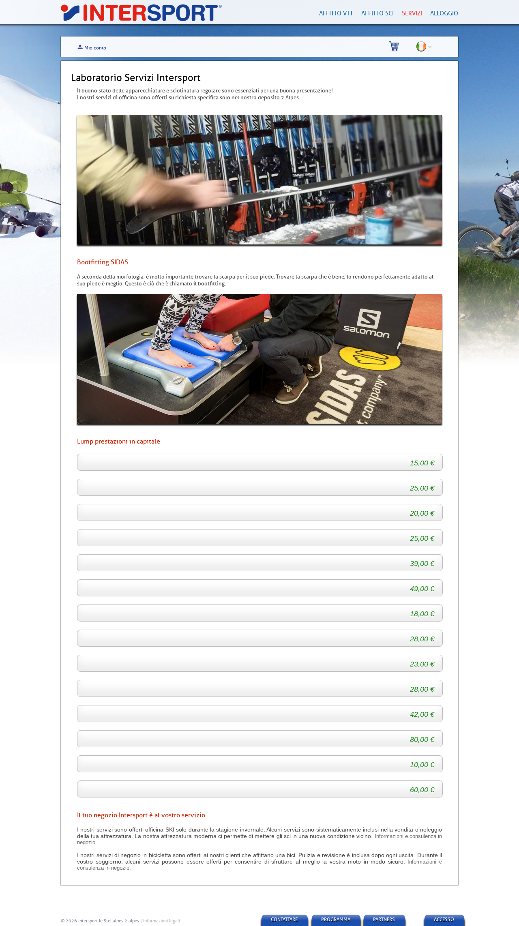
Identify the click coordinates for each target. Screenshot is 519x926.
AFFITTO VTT (336, 13)
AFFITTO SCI (377, 13)
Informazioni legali (161, 921)
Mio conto (95, 48)
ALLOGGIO (444, 13)
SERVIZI (412, 13)
